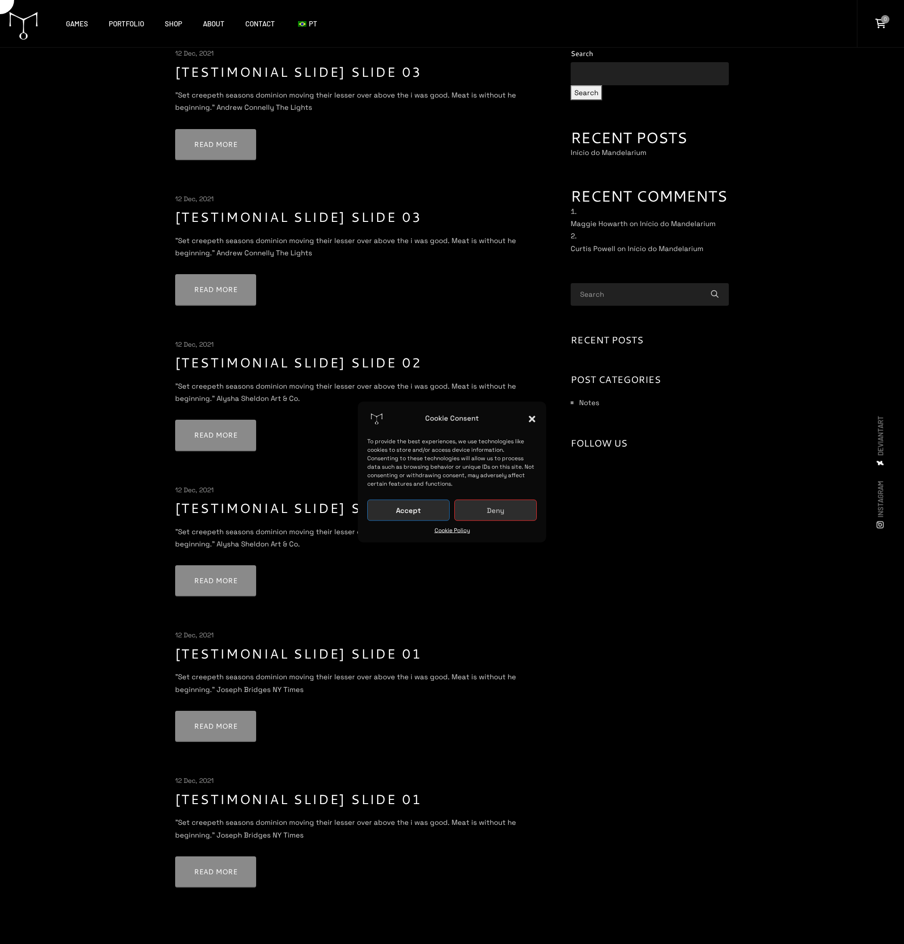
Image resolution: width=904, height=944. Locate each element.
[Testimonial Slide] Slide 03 (298, 71)
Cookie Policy (452, 530)
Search (582, 53)
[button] (532, 418)
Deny (495, 509)
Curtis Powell (593, 248)
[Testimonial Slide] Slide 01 (298, 653)
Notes (589, 402)
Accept (408, 509)
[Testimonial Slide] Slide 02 (298, 362)
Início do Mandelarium (608, 152)
